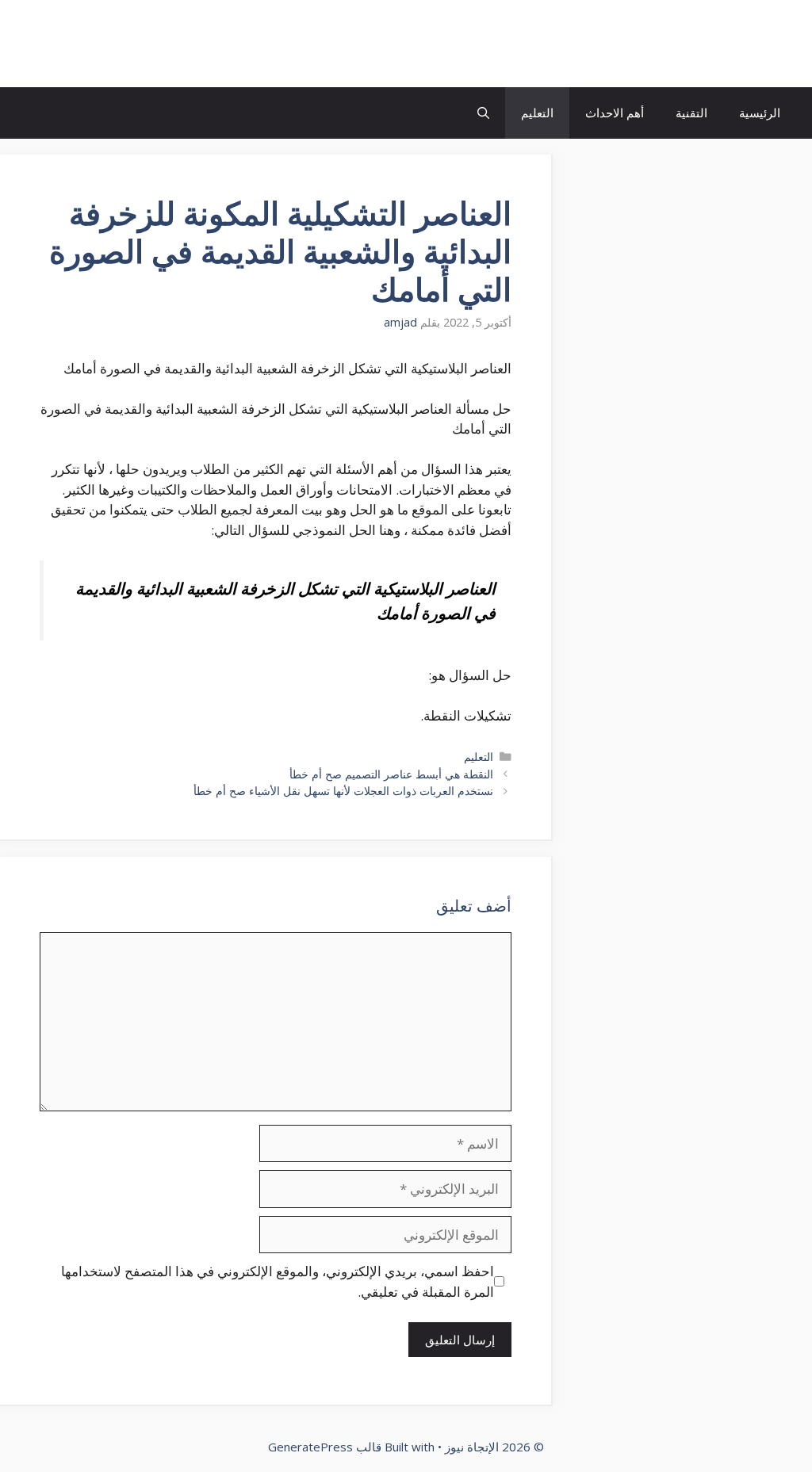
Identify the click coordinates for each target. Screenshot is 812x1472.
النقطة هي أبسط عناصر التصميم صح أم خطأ (391, 774)
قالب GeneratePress (324, 1447)
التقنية (691, 112)
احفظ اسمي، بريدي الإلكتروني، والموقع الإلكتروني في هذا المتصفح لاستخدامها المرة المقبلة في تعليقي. (277, 1281)
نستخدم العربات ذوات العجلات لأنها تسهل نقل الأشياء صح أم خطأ (343, 790)
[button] (483, 113)
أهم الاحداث (614, 112)
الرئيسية (759, 112)
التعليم (537, 112)
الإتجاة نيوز (735, 43)
